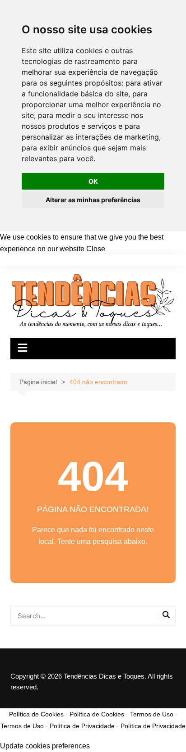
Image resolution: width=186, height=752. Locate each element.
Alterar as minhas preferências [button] (93, 200)
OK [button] (93, 181)
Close (95, 249)
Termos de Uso (151, 714)
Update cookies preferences (45, 746)
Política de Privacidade (82, 725)
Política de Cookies (36, 714)
